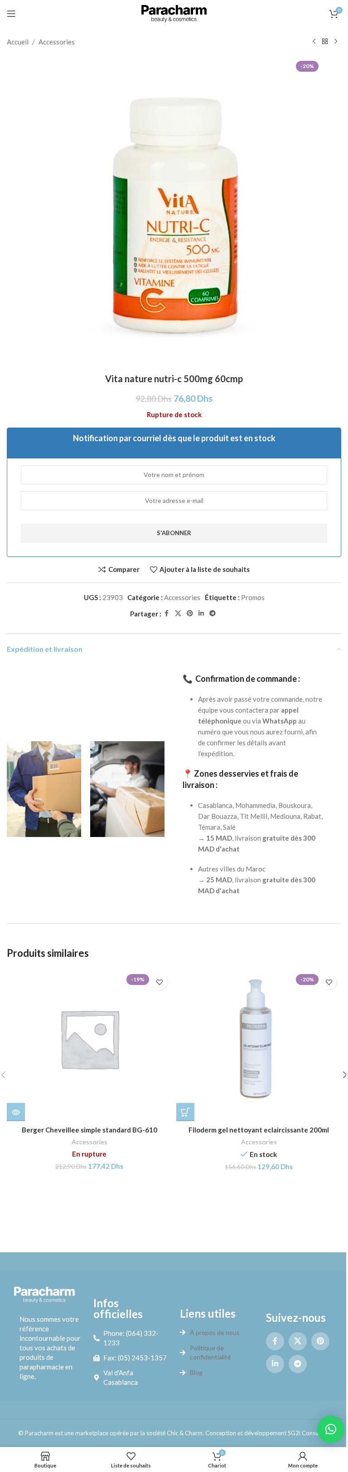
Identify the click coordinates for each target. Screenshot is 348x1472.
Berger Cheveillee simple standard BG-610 (89, 1130)
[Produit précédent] (314, 41)
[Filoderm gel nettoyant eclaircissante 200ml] (258, 1045)
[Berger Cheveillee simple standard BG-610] (89, 1045)
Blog (196, 1372)
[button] (185, 1112)
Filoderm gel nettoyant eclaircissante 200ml (258, 1130)
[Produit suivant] (335, 41)
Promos (253, 597)
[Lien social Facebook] (166, 613)
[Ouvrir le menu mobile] (11, 14)
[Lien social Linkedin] (201, 613)
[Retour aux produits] (324, 41)
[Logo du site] (174, 13)
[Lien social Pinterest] (190, 613)
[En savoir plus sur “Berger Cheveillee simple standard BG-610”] (16, 1112)
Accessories (57, 42)
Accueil (18, 42)
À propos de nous (215, 1332)
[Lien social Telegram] (212, 613)
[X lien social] (178, 613)
